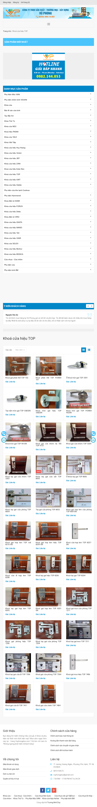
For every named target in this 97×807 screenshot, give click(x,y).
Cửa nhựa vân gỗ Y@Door (64, 796)
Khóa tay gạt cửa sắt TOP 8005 (48, 478)
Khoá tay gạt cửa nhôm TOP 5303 (18, 478)
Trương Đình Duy (53, 802)
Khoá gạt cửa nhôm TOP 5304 (78, 444)
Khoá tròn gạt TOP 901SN (16, 444)
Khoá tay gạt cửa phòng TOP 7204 (48, 642)
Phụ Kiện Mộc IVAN (33, 798)
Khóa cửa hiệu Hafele (50, 798)
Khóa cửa (6, 796)
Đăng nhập (7, 2)
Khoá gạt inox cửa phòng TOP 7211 (79, 609)
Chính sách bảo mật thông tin (62, 736)
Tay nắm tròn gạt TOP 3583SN (18, 411)
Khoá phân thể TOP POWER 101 (48, 379)
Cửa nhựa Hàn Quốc (43, 796)
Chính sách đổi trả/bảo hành (61, 750)
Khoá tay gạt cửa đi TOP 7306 (17, 674)
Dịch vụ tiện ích (9, 774)
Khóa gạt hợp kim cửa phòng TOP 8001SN (79, 510)
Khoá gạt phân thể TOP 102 (16, 378)
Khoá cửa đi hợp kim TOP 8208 (18, 576)
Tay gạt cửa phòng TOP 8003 (48, 509)
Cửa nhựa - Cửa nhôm (23, 796)
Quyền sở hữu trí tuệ (11, 779)
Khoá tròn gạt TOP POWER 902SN (79, 412)
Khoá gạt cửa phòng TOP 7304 (48, 674)
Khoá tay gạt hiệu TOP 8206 (47, 575)
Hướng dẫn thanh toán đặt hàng (63, 741)
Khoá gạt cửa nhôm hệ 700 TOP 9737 (48, 445)
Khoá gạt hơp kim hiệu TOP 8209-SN (48, 543)
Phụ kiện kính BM (68, 798)
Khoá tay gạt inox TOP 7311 (77, 641)
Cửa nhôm (7, 798)
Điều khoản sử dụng (11, 764)
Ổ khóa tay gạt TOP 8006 (76, 477)
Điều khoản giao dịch (11, 769)
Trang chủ (7, 31)
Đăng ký (16, 2)
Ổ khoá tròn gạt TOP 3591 (77, 378)
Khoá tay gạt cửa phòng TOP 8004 (18, 510)
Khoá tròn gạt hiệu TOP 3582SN (48, 412)
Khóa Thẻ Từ (18, 798)
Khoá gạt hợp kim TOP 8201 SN (48, 609)
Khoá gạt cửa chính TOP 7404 (48, 705)
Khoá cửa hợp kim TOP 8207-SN (79, 543)
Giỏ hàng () (25, 2)
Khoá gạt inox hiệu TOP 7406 (78, 674)
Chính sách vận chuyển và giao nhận (64, 746)
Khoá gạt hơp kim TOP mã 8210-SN (18, 543)
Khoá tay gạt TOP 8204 (75, 575)
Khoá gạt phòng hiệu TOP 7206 (18, 642)
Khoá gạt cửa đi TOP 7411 (16, 705)
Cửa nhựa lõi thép (85, 796)
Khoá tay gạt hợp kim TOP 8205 (18, 609)
